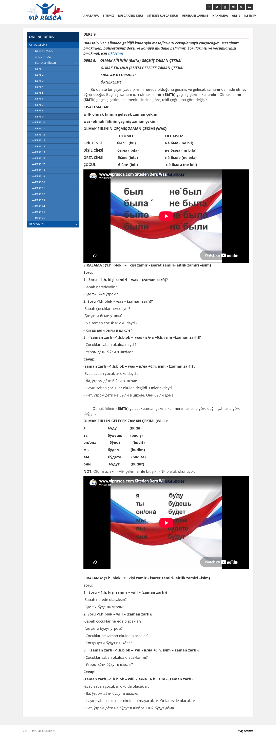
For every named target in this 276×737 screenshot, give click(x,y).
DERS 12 (40, 134)
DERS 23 (40, 200)
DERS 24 (40, 206)
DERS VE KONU (44, 51)
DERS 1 (39, 68)
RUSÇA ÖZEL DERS (130, 15)
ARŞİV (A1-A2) (43, 56)
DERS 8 (39, 110)
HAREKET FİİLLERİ (46, 63)
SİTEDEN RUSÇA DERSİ (162, 15)
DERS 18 (40, 170)
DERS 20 (40, 182)
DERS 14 (40, 146)
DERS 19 (40, 176)
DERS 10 (40, 122)
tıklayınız (115, 53)
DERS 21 (40, 188)
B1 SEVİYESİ (36, 224)
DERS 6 (39, 98)
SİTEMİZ (108, 15)
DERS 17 (40, 164)
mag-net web (245, 731)
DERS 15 (40, 152)
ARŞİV (236, 15)
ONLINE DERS (41, 37)
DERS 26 (40, 218)
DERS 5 (39, 92)
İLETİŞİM (250, 15)
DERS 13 (40, 140)
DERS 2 (39, 74)
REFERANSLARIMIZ (195, 15)
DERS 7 (39, 104)
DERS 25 (40, 212)
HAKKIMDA (220, 15)
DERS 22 (40, 194)
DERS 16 (40, 158)
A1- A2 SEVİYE (38, 45)
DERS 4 (39, 86)
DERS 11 (40, 128)
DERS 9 (39, 116)
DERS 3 (39, 80)
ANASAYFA (91, 15)
